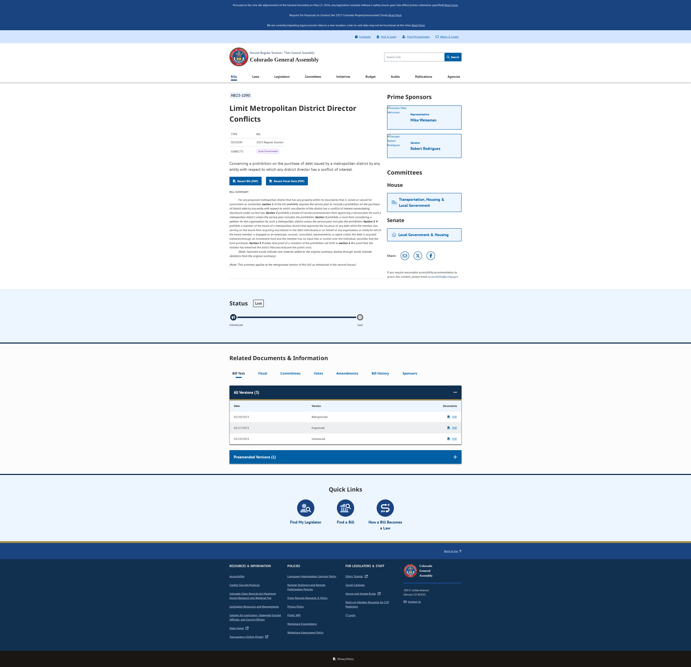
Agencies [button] (454, 77)
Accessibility (236, 576)
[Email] (405, 255)
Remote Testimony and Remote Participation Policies (306, 587)
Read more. (451, 5)
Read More (394, 15)
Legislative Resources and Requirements (254, 606)
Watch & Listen (449, 37)
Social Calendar (355, 585)
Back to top (451, 551)
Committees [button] (313, 77)
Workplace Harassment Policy (305, 632)
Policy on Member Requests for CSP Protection (367, 604)
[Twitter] (418, 255)
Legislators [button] (282, 77)
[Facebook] (430, 255)
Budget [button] (370, 77)
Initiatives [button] (343, 77)
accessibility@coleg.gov (443, 276)
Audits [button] (395, 77)
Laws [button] (255, 77)
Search (454, 57)
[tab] (238, 374)
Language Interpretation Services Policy (311, 576)
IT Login (350, 615)
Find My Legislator (418, 37)
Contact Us (414, 601)
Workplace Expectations (302, 624)
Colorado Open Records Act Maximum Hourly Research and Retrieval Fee (252, 596)
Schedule (365, 37)
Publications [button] (423, 77)
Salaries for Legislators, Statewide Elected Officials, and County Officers (255, 617)
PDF (454, 417)
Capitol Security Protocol (244, 585)
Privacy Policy (295, 606)
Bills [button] (234, 77)
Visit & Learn (388, 37)
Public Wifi (293, 615)
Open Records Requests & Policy (307, 598)
